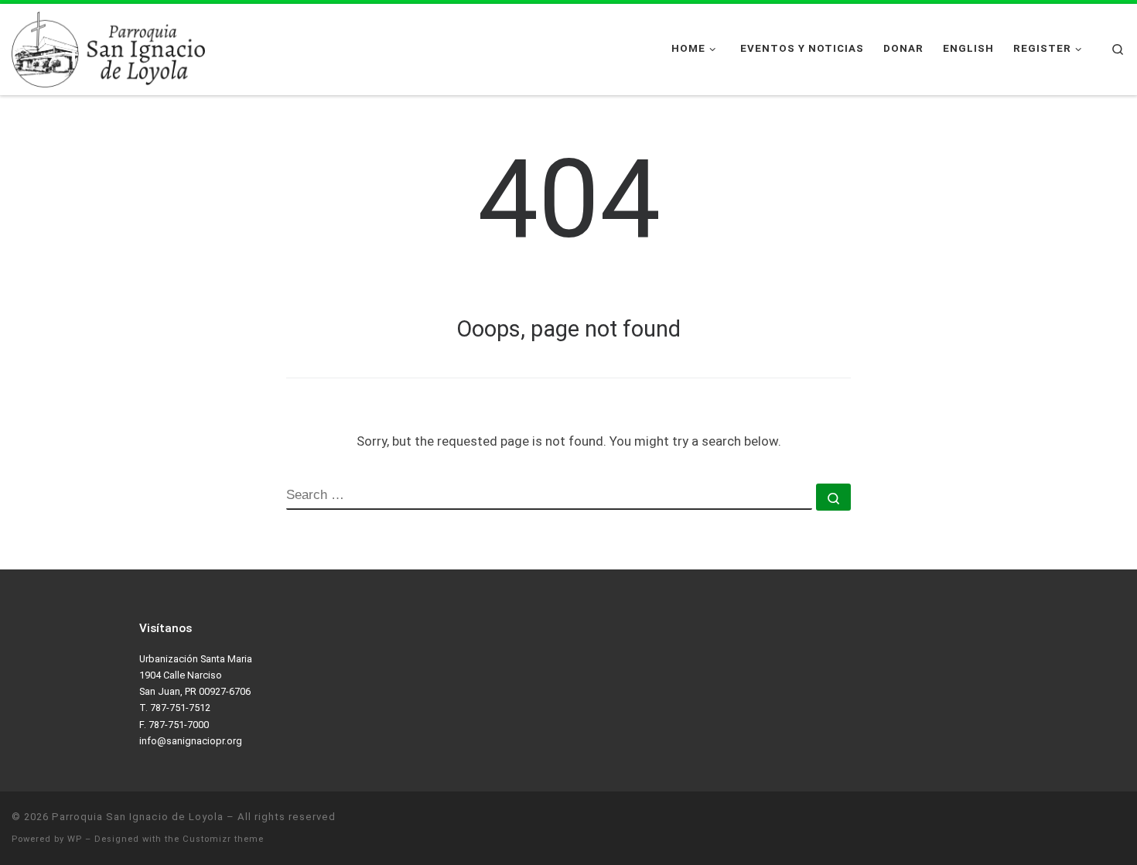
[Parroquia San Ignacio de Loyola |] (108, 47)
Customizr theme (223, 839)
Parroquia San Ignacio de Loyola (138, 816)
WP (74, 839)
